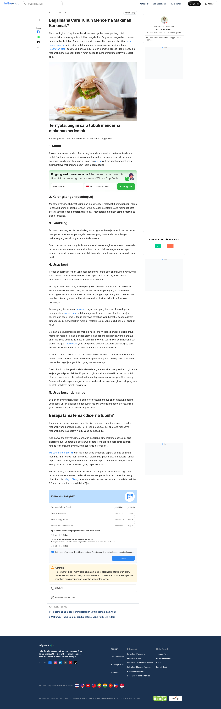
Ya (56, 535)
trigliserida (71, 343)
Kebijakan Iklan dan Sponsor (139, 667)
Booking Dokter (117, 664)
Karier (158, 663)
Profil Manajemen (163, 658)
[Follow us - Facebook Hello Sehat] (50, 662)
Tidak (65, 535)
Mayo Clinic (71, 479)
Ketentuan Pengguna (136, 654)
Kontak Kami (161, 667)
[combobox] (130, 519)
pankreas (81, 309)
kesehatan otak (57, 49)
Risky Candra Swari (160, 38)
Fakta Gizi (62, 13)
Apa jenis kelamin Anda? (61, 507)
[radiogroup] (124, 507)
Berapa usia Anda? (59, 513)
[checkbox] (52, 551)
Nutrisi (51, 13)
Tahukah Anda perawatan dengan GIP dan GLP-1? (73, 539)
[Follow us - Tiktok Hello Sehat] (75, 662)
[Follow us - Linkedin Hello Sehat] (60, 662)
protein (70, 452)
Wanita (132, 507)
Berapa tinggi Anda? (59, 519)
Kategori (114, 649)
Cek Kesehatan (117, 657)
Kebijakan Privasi (134, 658)
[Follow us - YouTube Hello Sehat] (70, 662)
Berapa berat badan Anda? (62, 525)
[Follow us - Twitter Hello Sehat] (65, 662)
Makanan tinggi (57, 452)
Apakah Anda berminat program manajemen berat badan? (76, 530)
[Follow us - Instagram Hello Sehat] (55, 662)
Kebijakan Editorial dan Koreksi (140, 663)
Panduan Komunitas (135, 671)
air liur (98, 161)
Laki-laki (120, 507)
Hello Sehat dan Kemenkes (138, 676)
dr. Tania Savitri (164, 29)
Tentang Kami (162, 654)
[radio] (114, 507)
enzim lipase (70, 313)
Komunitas (115, 672)
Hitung (123, 558)
